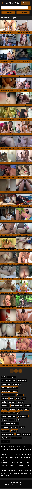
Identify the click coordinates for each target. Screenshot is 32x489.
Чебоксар (14, 430)
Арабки (4, 402)
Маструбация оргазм (8, 380)
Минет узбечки (16, 438)
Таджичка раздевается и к (10, 423)
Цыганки (20, 402)
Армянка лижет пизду (8, 416)
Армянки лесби (23, 416)
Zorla (17, 398)
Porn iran (20, 395)
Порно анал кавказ (8, 434)
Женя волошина (7, 427)
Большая (12, 409)
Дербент (27, 405)
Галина (22, 427)
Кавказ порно (16, 482)
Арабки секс (5, 441)
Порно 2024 (5, 438)
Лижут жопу (26, 434)
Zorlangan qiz (6, 384)
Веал (26, 409)
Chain (24, 398)
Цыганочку (5, 405)
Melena (20, 409)
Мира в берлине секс (8, 395)
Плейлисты (9, 12)
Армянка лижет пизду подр (10, 413)
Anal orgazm (11, 377)
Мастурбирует (22, 380)
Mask (3, 377)
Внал (12, 398)
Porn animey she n (16, 405)
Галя (16, 427)
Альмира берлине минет (9, 391)
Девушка (4, 420)
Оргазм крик (16, 384)
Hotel (11, 420)
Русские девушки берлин (9, 387)
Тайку (18, 434)
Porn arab (5, 398)
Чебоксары (5, 430)
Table (17, 420)
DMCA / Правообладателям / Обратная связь (16, 484)
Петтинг (4, 409)
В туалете (12, 402)
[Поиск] (29, 8)
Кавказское (17, 3)
